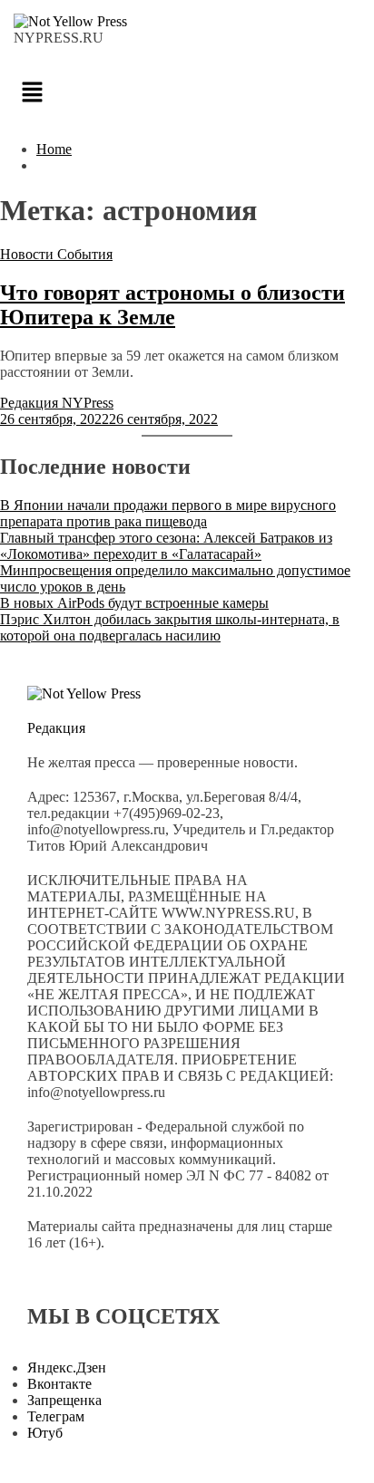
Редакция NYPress (56, 402)
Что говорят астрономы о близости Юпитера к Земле (172, 305)
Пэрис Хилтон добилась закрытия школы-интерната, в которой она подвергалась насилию (170, 627)
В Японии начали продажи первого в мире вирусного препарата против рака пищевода (168, 513)
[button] (187, 93)
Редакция (56, 728)
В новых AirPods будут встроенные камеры (134, 603)
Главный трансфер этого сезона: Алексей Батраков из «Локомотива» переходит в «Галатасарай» (166, 546)
